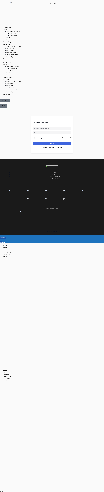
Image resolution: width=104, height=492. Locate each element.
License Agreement (12, 57)
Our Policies (6, 44)
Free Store (9, 38)
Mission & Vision (11, 48)
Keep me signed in (40, 138)
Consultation (13, 33)
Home (5, 245)
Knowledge (9, 40)
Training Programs (8, 42)
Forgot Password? (66, 138)
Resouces (6, 250)
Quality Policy (10, 50)
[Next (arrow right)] (2, 491)
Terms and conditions (12, 54)
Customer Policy (11, 52)
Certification (13, 35)
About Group (7, 27)
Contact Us (6, 59)
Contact (5, 256)
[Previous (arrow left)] (0, 491)
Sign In (52, 143)
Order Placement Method (13, 46)
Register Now (58, 147)
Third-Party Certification (13, 31)
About (5, 247)
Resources (6, 29)
